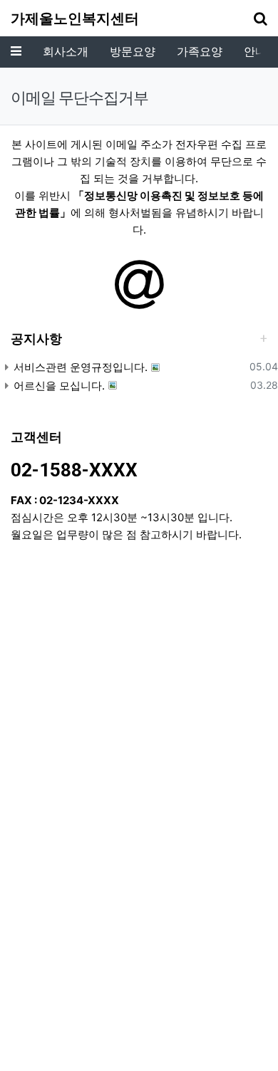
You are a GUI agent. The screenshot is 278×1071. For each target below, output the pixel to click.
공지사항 (36, 338)
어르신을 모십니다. (59, 385)
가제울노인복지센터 (75, 18)
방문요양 (132, 51)
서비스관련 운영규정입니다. (81, 367)
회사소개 (65, 51)
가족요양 (199, 51)
